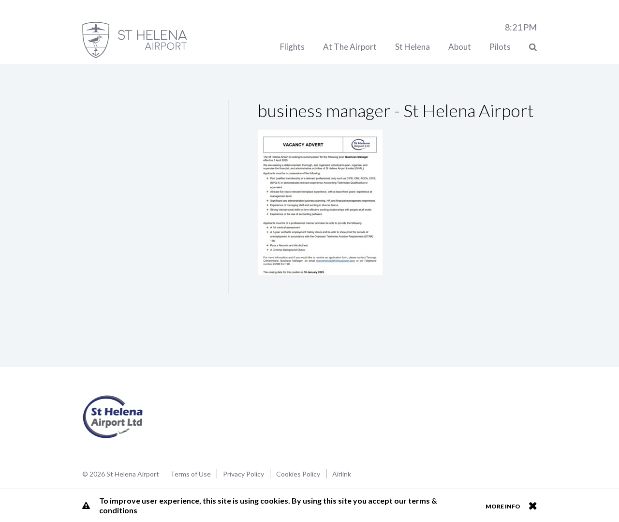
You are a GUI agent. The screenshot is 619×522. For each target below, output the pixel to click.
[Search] (533, 47)
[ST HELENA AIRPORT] (134, 40)
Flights (292, 47)
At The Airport (350, 47)
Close (533, 505)
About (459, 47)
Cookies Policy (298, 474)
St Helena (412, 47)
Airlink (341, 474)
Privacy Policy (243, 474)
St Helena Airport (113, 417)
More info (503, 506)
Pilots (500, 47)
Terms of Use (190, 474)
